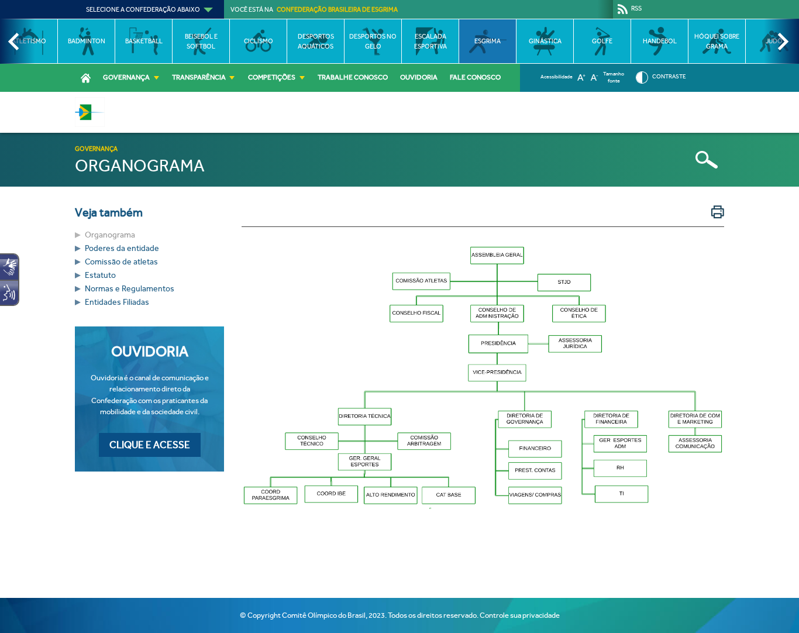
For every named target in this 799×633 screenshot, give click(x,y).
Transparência (199, 77)
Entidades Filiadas (117, 302)
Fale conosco (475, 77)
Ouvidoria (419, 77)
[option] (86, 41)
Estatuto (100, 275)
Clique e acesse (149, 445)
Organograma (110, 235)
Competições (271, 77)
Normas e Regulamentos (129, 289)
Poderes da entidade (122, 248)
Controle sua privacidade (520, 615)
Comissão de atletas (121, 262)
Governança (126, 77)
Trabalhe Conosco (353, 77)
